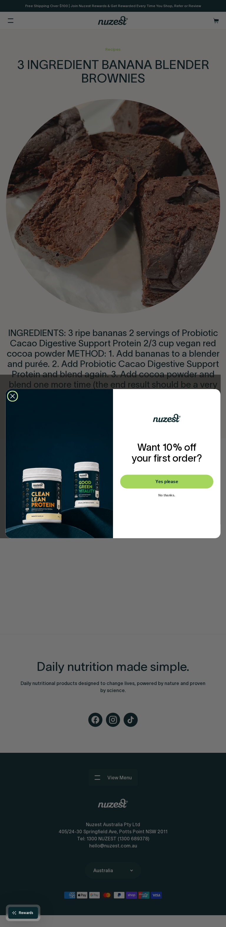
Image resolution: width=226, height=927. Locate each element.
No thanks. (166, 495)
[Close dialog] (12, 396)
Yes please (166, 481)
